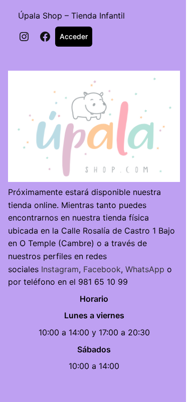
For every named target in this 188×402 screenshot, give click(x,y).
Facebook (102, 269)
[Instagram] (24, 37)
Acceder (74, 36)
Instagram (60, 269)
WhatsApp (144, 269)
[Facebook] (45, 37)
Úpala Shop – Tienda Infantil (71, 16)
